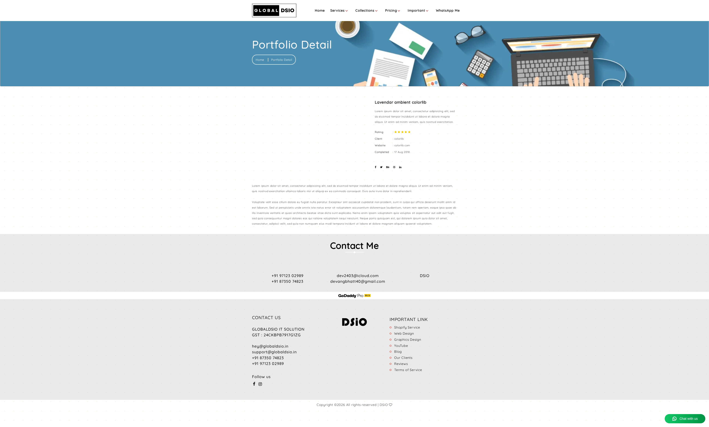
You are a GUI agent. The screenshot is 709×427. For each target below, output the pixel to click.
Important (416, 10)
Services (337, 10)
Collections (364, 10)
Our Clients (403, 358)
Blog (398, 351)
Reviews (401, 364)
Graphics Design (407, 339)
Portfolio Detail (281, 60)
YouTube (401, 346)
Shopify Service (407, 327)
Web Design (404, 333)
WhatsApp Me (448, 10)
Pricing (391, 10)
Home (320, 10)
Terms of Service (408, 370)
